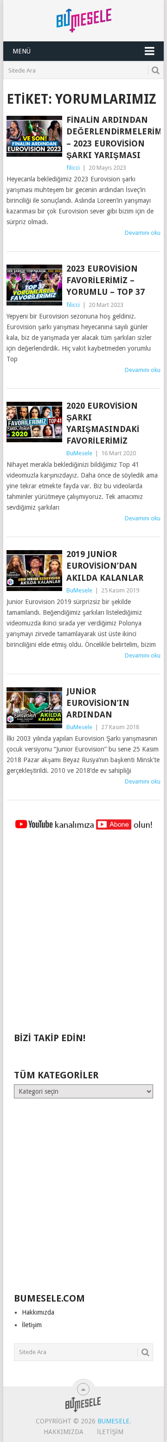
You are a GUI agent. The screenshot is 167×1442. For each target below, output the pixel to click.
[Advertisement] (83, 935)
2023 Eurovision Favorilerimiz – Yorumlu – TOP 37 (105, 280)
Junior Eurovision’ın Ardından (97, 702)
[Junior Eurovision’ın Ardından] (34, 707)
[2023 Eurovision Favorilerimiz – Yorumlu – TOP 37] (34, 285)
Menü (22, 51)
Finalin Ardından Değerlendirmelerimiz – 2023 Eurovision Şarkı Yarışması (113, 137)
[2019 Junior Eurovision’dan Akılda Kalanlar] (34, 570)
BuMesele (79, 453)
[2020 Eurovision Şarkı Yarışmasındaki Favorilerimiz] (34, 422)
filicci (73, 167)
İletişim (32, 1325)
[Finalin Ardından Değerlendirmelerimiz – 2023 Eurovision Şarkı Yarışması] (34, 136)
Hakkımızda (38, 1312)
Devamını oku (143, 232)
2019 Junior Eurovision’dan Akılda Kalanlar (104, 565)
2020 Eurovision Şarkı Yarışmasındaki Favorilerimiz (102, 423)
